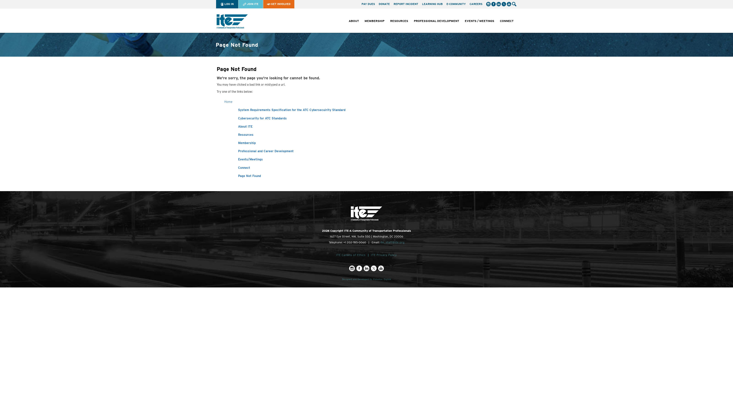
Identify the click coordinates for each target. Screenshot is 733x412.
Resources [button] (399, 21)
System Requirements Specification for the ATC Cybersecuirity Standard (292, 110)
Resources (245, 135)
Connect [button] (506, 21)
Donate (384, 4)
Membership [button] (374, 21)
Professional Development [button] (436, 21)
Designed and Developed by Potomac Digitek (366, 279)
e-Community (456, 4)
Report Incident (406, 4)
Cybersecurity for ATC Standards (262, 118)
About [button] (354, 21)
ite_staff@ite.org (392, 242)
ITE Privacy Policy (384, 255)
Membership (247, 143)
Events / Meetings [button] (479, 21)
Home (228, 102)
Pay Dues (368, 4)
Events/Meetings (250, 159)
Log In (229, 4)
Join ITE (252, 4)
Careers (476, 4)
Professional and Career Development (266, 151)
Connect (244, 168)
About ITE (245, 126)
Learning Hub (432, 4)
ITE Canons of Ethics (351, 255)
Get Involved (280, 4)
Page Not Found (249, 176)
